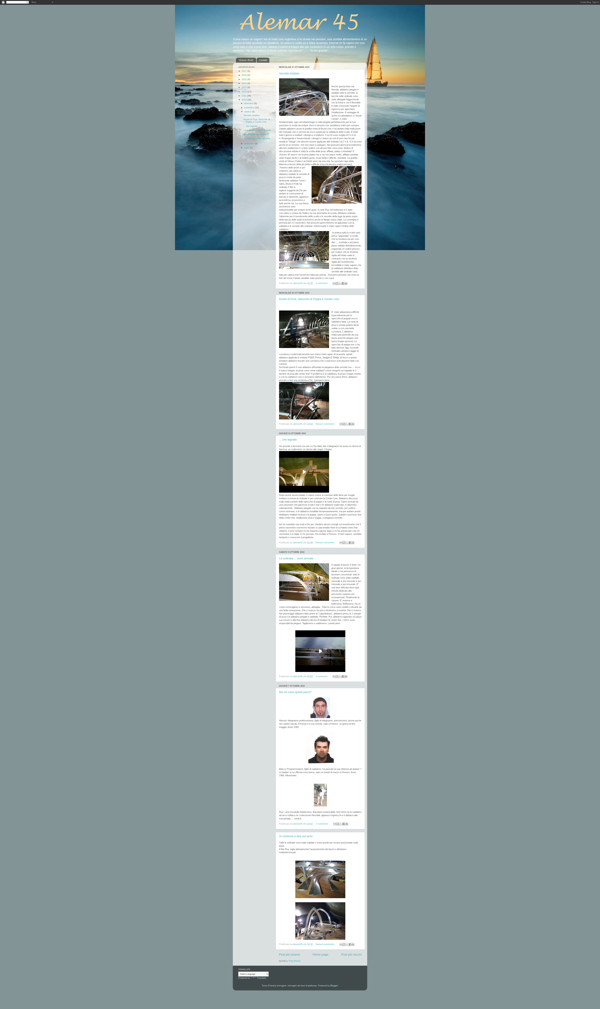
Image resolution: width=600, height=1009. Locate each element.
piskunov (312, 985)
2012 (244, 92)
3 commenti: (322, 676)
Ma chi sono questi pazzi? (295, 692)
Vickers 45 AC (246, 60)
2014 (244, 83)
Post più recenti (289, 954)
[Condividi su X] (340, 283)
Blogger (334, 985)
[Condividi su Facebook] (343, 283)
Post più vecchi (351, 954)
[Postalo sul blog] (337, 283)
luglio (247, 147)
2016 (244, 75)
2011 (244, 96)
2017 (244, 71)
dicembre (249, 103)
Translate (261, 978)
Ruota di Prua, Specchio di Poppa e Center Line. (309, 299)
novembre (249, 107)
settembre (249, 143)
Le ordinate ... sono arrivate (296, 558)
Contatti (263, 60)
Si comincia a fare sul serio (296, 836)
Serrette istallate (289, 73)
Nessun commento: (325, 424)
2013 (244, 87)
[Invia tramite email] (334, 283)
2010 (244, 100)
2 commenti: (322, 283)
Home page (320, 954)
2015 (244, 79)
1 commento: (322, 824)
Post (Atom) (294, 961)
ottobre (248, 112)
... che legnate (288, 439)
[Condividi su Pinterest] (346, 283)
